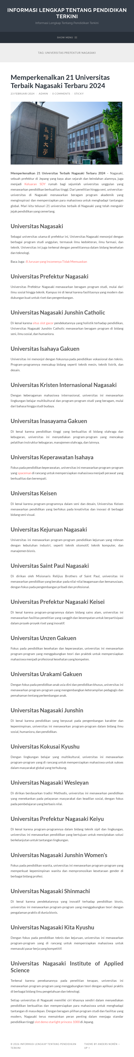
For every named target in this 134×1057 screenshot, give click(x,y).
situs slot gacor (43, 323)
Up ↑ (87, 1047)
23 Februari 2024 (23, 93)
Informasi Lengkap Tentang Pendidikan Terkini (67, 13)
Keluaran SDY (35, 184)
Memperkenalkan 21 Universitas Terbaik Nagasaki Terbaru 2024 (60, 81)
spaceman (24, 473)
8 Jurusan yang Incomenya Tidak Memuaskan (56, 261)
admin (43, 93)
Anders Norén (107, 1044)
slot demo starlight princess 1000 (57, 1022)
